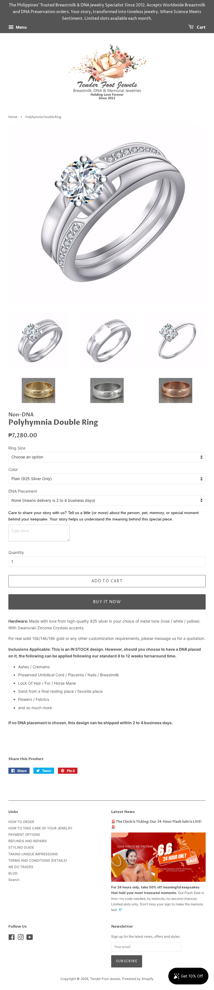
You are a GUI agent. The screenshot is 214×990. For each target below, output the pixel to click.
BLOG (13, 873)
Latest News (123, 811)
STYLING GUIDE (21, 847)
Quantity (16, 552)
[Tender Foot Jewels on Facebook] (11, 938)
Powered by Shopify (138, 979)
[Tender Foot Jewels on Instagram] (21, 938)
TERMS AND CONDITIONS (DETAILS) (37, 860)
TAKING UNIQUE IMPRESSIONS (33, 854)
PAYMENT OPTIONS (24, 834)
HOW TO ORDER (21, 822)
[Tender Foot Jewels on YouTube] (29, 938)
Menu (21, 27)
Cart (201, 27)
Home (12, 117)
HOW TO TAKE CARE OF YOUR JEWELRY (40, 828)
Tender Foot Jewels (105, 979)
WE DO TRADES (20, 867)
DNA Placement (22, 491)
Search (14, 880)
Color (13, 469)
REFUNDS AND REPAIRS (27, 841)
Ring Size (16, 448)
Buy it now (107, 602)
